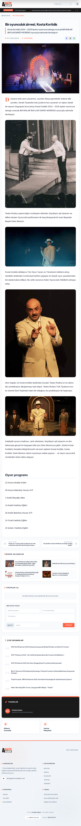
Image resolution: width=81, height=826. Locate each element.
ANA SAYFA (6, 15)
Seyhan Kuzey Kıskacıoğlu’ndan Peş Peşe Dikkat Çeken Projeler (47, 10)
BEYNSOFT (52, 817)
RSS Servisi (7, 802)
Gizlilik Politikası (51, 794)
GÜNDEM (47, 783)
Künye (5, 794)
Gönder (68, 625)
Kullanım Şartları (51, 798)
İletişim (6, 798)
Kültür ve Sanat (18, 15)
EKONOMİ (47, 776)
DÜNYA (46, 772)
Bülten (46, 768)
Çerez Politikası (50, 802)
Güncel (47, 780)
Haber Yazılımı (34, 817)
